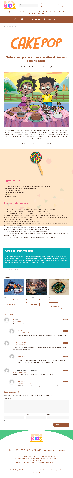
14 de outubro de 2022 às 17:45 (24, 358)
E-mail (28, 415)
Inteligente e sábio (34, 300)
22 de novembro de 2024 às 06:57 (19, 372)
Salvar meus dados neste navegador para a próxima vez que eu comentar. (27, 421)
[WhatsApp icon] (33, 472)
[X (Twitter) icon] (36, 472)
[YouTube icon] (38, 472)
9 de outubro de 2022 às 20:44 (19, 344)
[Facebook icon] (35, 472)
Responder (65, 319)
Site (48, 415)
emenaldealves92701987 (19, 343)
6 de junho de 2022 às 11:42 (23, 332)
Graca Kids (20, 331)
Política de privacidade (56, 470)
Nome (6, 415)
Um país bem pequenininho (54, 301)
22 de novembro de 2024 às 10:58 (24, 383)
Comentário (8, 398)
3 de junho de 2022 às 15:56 (18, 321)
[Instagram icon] (39, 472)
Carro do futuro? (11, 300)
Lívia (14, 319)
